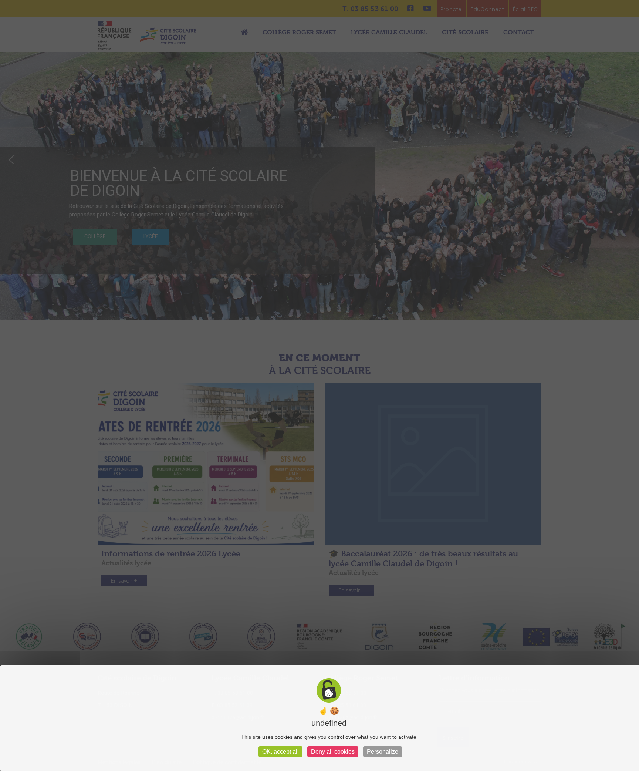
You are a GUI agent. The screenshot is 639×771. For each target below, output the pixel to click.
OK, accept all (280, 751)
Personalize (382, 751)
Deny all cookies (333, 751)
